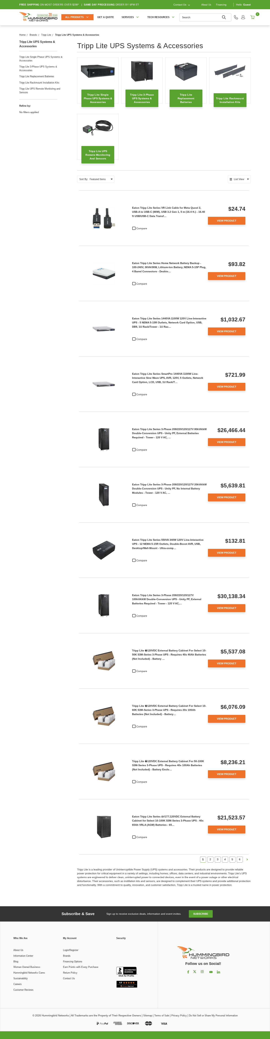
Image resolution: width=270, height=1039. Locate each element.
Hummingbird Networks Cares (29, 972)
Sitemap (147, 1015)
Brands (67, 955)
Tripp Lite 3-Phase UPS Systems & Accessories (38, 68)
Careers (17, 984)
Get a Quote (105, 17)
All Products (74, 17)
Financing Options (72, 961)
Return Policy (70, 972)
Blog (15, 961)
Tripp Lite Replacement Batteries (36, 76)
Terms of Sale (161, 1015)
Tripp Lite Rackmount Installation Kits (39, 82)
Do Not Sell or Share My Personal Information (213, 1015)
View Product (226, 220)
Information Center (23, 955)
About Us (206, 4)
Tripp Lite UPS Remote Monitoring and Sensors (39, 90)
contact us (179, 4)
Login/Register (70, 950)
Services (128, 17)
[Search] (224, 17)
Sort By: (83, 179)
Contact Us (69, 978)
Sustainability (20, 978)
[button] (126, 953)
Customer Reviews (23, 989)
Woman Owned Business (26, 967)
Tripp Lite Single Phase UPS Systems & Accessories (40, 59)
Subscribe (200, 913)
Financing (221, 4)
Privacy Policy (179, 1015)
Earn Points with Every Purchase (80, 967)
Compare (141, 228)
